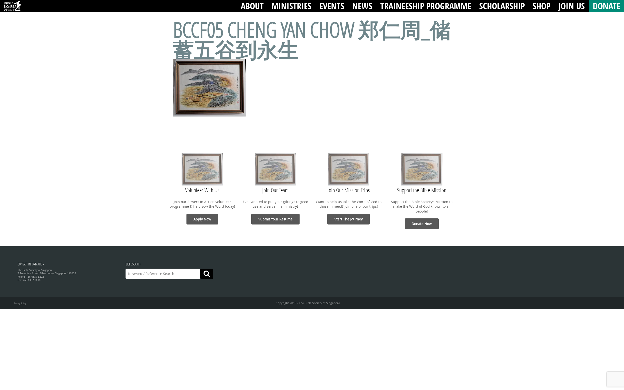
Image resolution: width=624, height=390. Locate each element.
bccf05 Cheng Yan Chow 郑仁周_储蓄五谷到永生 (312, 39)
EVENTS (331, 6)
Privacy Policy (20, 303)
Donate (606, 6)
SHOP (541, 6)
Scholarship (502, 6)
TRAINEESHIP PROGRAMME (425, 6)
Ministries (291, 6)
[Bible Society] (12, 6)
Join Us (571, 6)
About (252, 6)
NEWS (362, 6)
